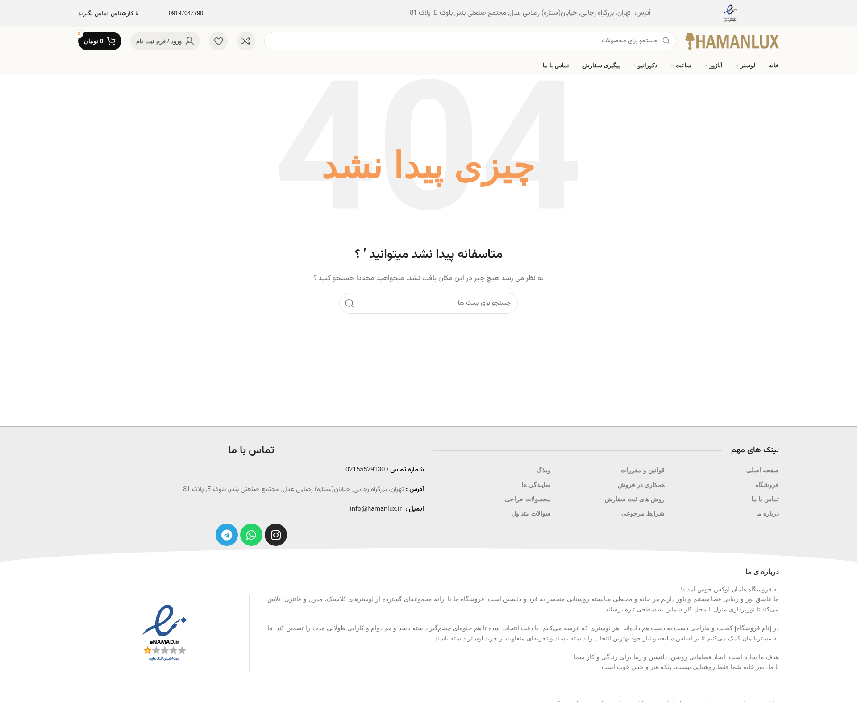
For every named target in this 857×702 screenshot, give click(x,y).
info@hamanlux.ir (376, 509)
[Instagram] (276, 535)
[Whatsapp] (251, 535)
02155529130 (365, 470)
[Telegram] (227, 535)
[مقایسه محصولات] (246, 41)
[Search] (349, 303)
